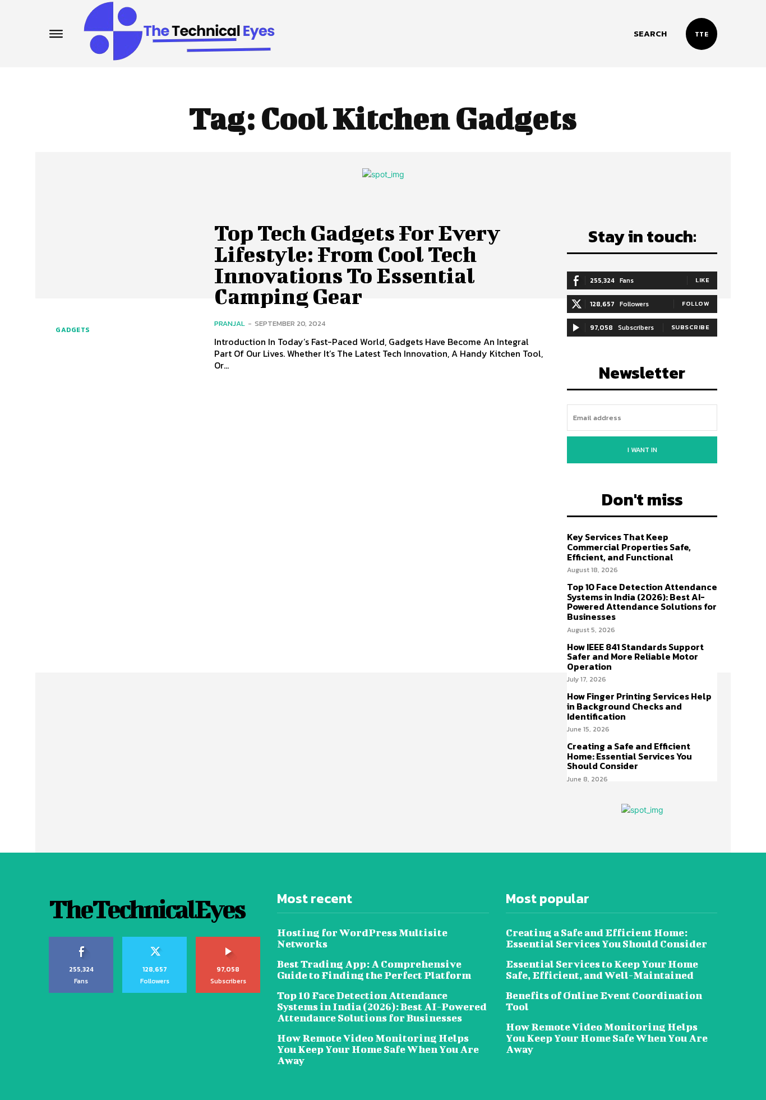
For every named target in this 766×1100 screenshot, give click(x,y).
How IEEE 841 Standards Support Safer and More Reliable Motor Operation (635, 656)
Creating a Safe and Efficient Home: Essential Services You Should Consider (629, 755)
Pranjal (229, 323)
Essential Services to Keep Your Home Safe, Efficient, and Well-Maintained (602, 969)
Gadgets (73, 330)
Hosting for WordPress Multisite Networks (362, 938)
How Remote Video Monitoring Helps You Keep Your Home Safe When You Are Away (378, 1049)
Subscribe (690, 327)
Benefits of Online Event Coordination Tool (604, 1000)
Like (702, 279)
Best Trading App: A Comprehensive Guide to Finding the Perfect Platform (374, 969)
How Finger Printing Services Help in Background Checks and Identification (639, 705)
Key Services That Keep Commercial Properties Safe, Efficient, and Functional (629, 546)
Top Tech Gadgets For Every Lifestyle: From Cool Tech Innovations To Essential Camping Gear (357, 264)
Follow (695, 303)
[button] (650, 33)
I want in (642, 450)
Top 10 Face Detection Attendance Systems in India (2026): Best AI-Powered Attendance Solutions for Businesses (642, 601)
